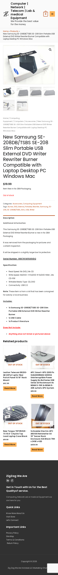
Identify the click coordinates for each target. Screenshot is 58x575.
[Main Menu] (52, 14)
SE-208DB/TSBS (13, 210)
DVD (15, 207)
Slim (23, 210)
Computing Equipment (32, 204)
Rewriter (36, 207)
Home (5, 118)
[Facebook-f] (12, 480)
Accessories (30, 121)
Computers (19, 121)
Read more (9, 388)
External (21, 207)
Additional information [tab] (14, 223)
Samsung (44, 207)
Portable (28, 207)
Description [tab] (8, 218)
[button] (50, 49)
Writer (32, 210)
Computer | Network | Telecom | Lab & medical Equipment (23, 11)
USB (27, 210)
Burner (10, 207)
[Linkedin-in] (7, 480)
